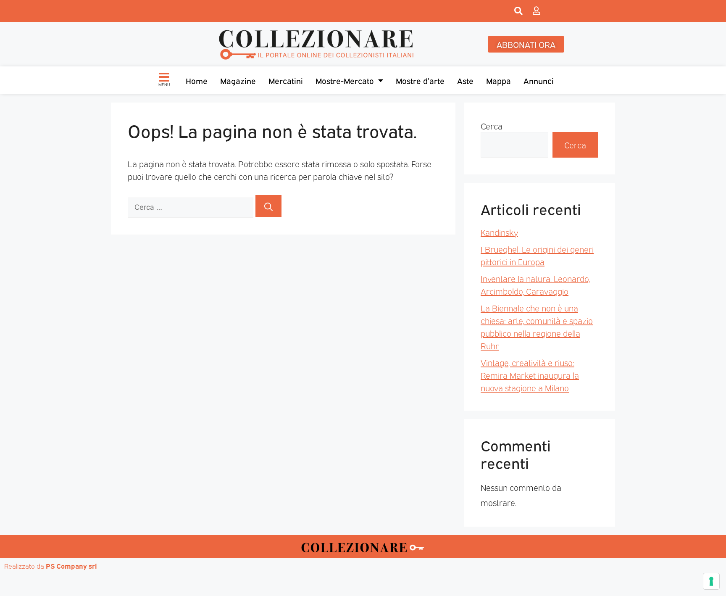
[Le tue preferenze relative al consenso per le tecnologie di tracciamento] (711, 581)
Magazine (238, 80)
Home (197, 80)
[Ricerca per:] (191, 205)
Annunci (538, 80)
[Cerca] (268, 206)
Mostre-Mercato (345, 80)
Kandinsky (499, 232)
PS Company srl (71, 565)
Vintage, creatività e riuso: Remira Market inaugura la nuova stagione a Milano (530, 375)
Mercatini (285, 80)
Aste (465, 80)
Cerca (491, 125)
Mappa (498, 80)
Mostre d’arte (420, 80)
